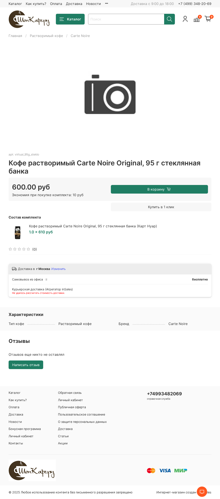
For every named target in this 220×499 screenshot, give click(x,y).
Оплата (56, 4)
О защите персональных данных (82, 422)
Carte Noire (80, 36)
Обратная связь (70, 392)
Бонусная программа (25, 429)
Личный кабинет (21, 436)
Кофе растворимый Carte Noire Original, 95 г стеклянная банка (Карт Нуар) (93, 226)
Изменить (58, 269)
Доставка (74, 4)
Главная (15, 36)
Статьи (63, 436)
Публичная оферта (72, 407)
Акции (63, 443)
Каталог (15, 4)
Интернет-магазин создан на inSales (183, 492)
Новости (93, 4)
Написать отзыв (26, 365)
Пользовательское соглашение (81, 414)
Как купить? (36, 4)
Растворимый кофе (46, 36)
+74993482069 (164, 393)
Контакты (16, 443)
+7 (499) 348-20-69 (194, 4)
